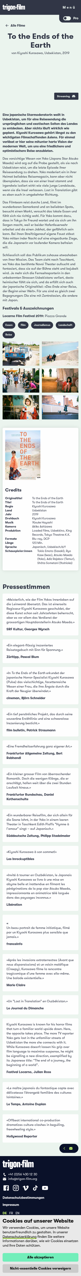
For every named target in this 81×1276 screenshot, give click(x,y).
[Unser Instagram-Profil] (15, 1187)
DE (5, 1213)
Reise (8, 334)
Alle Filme (18, 25)
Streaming (63, 96)
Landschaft (65, 325)
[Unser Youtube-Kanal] (45, 1187)
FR (11, 1213)
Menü (69, 8)
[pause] (9, 55)
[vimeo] (72, 66)
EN (17, 1213)
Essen (9, 325)
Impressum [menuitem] (11, 1204)
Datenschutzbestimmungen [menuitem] (23, 1197)
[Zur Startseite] (30, 7)
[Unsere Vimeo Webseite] (25, 1187)
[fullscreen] (72, 55)
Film (23, 325)
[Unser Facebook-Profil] (6, 1187)
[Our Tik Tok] (35, 1187)
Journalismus (42, 325)
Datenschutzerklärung (20, 1237)
